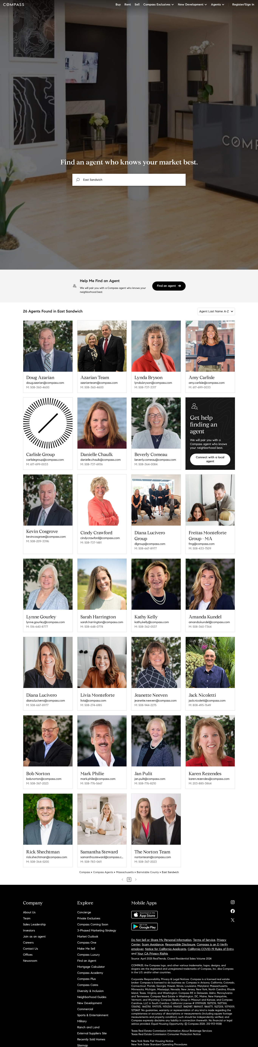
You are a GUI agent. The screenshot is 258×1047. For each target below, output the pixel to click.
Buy (118, 4)
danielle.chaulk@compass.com (100, 459)
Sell (137, 4)
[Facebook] (232, 910)
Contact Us (30, 948)
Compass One (86, 942)
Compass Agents (103, 872)
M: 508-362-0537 (145, 626)
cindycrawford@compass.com (100, 538)
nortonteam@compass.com (152, 857)
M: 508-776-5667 (91, 783)
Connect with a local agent (210, 459)
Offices (27, 954)
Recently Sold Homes (91, 1039)
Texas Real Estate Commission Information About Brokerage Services (171, 1030)
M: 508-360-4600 (37, 387)
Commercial (85, 1009)
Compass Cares (87, 985)
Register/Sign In (243, 4)
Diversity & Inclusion (90, 991)
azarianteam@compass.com (99, 383)
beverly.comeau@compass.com (155, 459)
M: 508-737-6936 (91, 464)
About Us (29, 912)
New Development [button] (190, 4)
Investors (29, 930)
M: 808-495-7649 (200, 705)
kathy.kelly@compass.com (151, 622)
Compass (84, 872)
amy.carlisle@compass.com (207, 383)
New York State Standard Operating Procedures (159, 1044)
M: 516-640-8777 (37, 626)
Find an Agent (86, 960)
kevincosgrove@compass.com (46, 536)
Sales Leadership (34, 924)
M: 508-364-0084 (146, 464)
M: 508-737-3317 (145, 387)
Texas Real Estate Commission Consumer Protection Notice (166, 1034)
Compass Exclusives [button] (156, 4)
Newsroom (30, 960)
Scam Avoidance (153, 944)
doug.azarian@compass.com (45, 383)
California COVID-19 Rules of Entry (210, 949)
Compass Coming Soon (92, 924)
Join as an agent (34, 936)
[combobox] (129, 180)
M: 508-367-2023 (37, 783)
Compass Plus (86, 979)
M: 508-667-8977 (145, 548)
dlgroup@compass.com (149, 544)
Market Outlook (87, 936)
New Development (89, 1003)
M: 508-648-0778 (91, 626)
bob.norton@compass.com (43, 779)
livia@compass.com (93, 700)
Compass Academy (90, 973)
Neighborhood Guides (91, 997)
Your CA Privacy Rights (152, 953)
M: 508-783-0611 (91, 861)
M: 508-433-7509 (200, 548)
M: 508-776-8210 (145, 783)
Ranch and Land (88, 1027)
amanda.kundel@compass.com (209, 622)
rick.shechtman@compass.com (46, 857)
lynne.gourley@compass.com (45, 622)
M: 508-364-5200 (37, 861)
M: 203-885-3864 (200, 783)
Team (26, 918)
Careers (28, 942)
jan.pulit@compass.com (149, 779)
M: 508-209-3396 (37, 541)
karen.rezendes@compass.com (209, 779)
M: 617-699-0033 (200, 387)
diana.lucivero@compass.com (45, 700)
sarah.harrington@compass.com (101, 622)
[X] (232, 919)
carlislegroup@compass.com (45, 459)
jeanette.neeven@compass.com (155, 700)
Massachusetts (125, 872)
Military (82, 1021)
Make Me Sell (86, 948)
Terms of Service (204, 940)
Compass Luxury (88, 954)
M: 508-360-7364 (200, 626)
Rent (127, 4)
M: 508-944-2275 (145, 705)
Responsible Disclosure (180, 944)
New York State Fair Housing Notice (152, 1041)
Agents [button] (216, 4)
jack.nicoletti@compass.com (207, 700)
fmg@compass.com (202, 544)
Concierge (84, 912)
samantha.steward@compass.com (102, 857)
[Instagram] (232, 901)
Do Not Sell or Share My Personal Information (161, 940)
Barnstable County (148, 872)
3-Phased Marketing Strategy (96, 930)
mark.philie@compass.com (97, 779)
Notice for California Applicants (165, 949)
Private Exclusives (88, 918)
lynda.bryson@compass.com (153, 383)
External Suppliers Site (92, 1033)
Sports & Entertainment (92, 1015)
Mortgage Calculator (91, 967)
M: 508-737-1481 (91, 542)
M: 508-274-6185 (91, 705)
